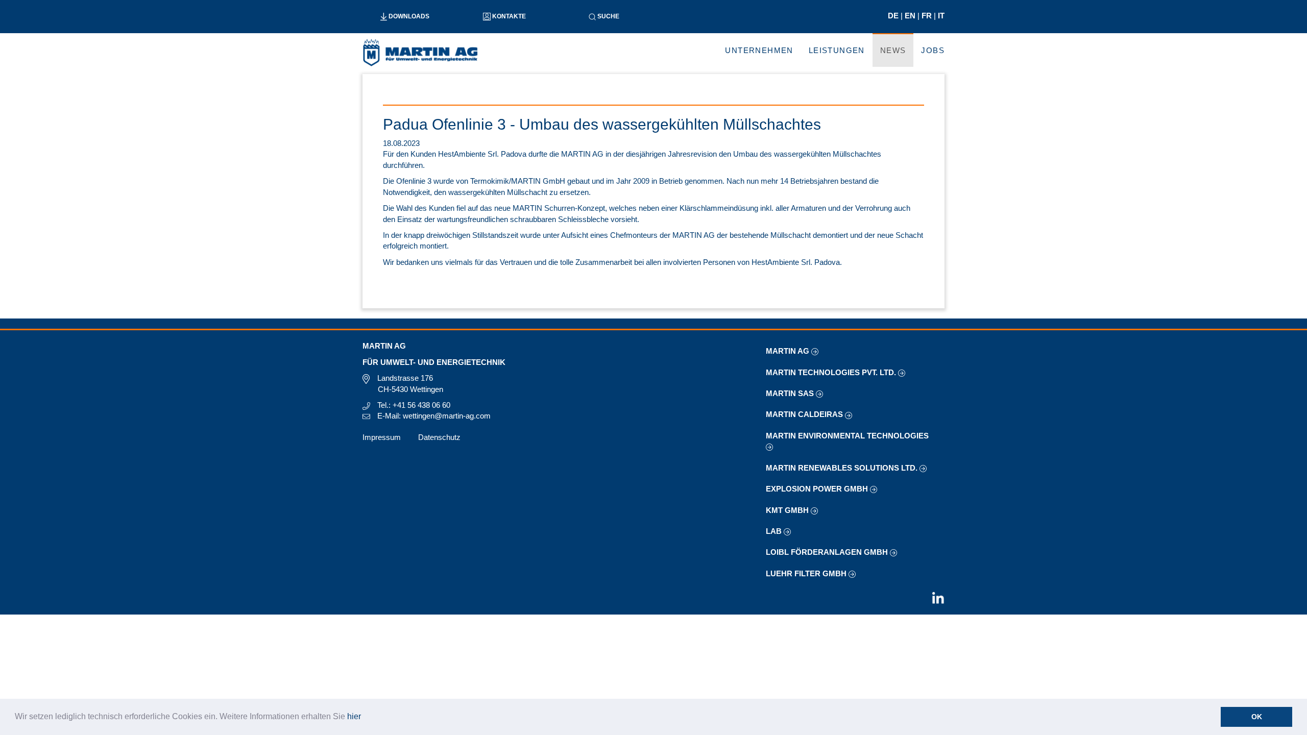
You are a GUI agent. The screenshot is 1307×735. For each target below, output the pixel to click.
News (893, 50)
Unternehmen (759, 50)
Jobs (933, 50)
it (941, 15)
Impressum (381, 437)
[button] (364, 717)
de (894, 15)
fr (928, 15)
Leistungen (837, 50)
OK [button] (1256, 717)
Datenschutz (439, 437)
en (911, 15)
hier (354, 716)
